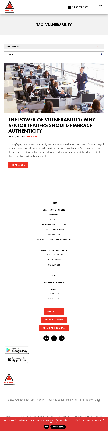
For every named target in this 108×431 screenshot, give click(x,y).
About (54, 289)
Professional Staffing (54, 229)
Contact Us (54, 299)
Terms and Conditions (57, 400)
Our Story (54, 294)
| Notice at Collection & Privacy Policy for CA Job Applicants (53, 416)
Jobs (54, 275)
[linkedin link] (47, 338)
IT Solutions (54, 219)
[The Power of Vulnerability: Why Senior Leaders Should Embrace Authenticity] (54, 88)
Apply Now (54, 311)
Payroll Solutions (54, 255)
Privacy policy (58, 427)
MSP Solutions (54, 260)
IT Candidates (30, 136)
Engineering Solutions (54, 224)
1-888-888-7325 (80, 7)
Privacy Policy (13, 416)
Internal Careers (54, 282)
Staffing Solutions (54, 210)
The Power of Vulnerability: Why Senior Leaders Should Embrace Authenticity (51, 125)
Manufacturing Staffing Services (54, 239)
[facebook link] (55, 338)
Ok (46, 427)
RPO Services (54, 265)
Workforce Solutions (54, 250)
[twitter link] (62, 338)
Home (54, 203)
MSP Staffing (54, 234)
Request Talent (54, 319)
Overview (54, 214)
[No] (104, 424)
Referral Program (54, 327)
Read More (18, 164)
